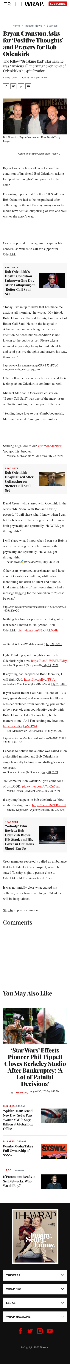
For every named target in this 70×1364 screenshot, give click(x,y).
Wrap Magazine (18, 1316)
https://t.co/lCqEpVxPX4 (20, 726)
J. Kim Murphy (21, 1092)
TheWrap (13, 1275)
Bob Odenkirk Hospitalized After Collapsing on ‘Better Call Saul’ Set (19, 481)
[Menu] (7, 4)
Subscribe (58, 3)
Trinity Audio (37, 154)
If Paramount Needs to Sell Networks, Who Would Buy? (19, 1181)
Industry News (33, 25)
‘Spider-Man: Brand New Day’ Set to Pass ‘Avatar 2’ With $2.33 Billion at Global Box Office (18, 1120)
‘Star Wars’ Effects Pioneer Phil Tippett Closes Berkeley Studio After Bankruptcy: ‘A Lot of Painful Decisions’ (35, 1067)
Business (52, 25)
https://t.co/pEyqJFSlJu (39, 679)
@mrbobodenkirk (50, 445)
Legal (10, 1302)
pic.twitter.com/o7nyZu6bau (41, 786)
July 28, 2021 (55, 456)
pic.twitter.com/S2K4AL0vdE (38, 630)
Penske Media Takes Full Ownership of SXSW (18, 1150)
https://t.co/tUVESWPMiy (49, 660)
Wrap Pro (13, 1288)
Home (16, 25)
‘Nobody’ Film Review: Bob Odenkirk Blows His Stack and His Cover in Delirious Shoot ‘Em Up (19, 837)
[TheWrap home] (29, 4)
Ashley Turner (10, 77)
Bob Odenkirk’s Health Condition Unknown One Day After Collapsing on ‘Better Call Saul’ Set (20, 282)
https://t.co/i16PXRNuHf (49, 805)
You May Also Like (27, 993)
